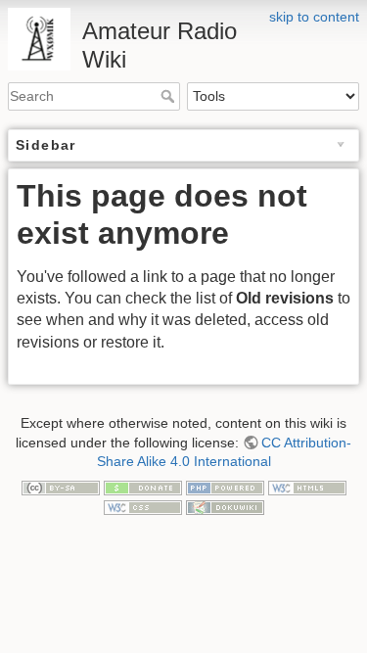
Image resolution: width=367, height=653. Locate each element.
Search (170, 96)
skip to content (314, 16)
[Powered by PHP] (225, 487)
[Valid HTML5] (307, 487)
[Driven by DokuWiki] (225, 506)
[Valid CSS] (143, 506)
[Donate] (143, 487)
